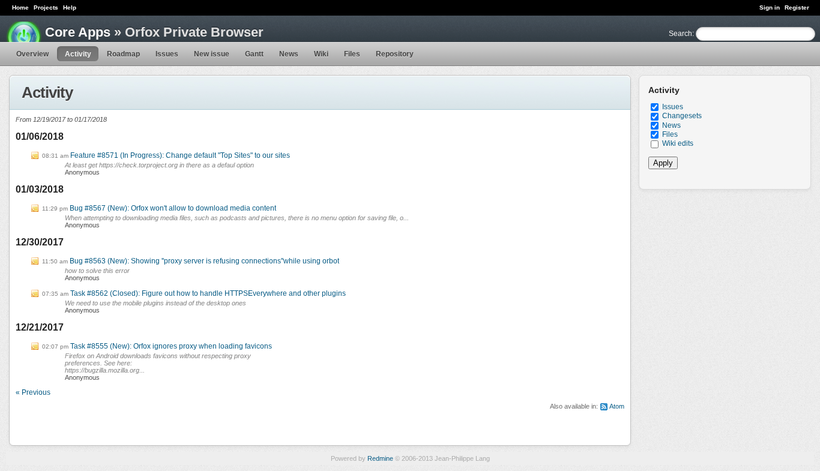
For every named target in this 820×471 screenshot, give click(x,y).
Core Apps (77, 32)
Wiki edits (677, 143)
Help (69, 7)
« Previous (33, 392)
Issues (166, 54)
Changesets (682, 116)
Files (352, 54)
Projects (46, 7)
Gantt (254, 54)
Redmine (380, 458)
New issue (211, 54)
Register (797, 7)
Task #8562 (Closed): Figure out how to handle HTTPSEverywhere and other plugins (208, 293)
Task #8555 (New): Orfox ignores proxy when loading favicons (171, 346)
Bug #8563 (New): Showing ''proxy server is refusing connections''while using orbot (204, 261)
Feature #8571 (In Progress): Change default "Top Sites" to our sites (180, 155)
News (288, 54)
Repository (395, 54)
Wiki (321, 54)
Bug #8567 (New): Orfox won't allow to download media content (173, 208)
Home (20, 7)
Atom (616, 406)
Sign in (769, 7)
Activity (78, 54)
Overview (32, 54)
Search (680, 33)
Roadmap (123, 54)
